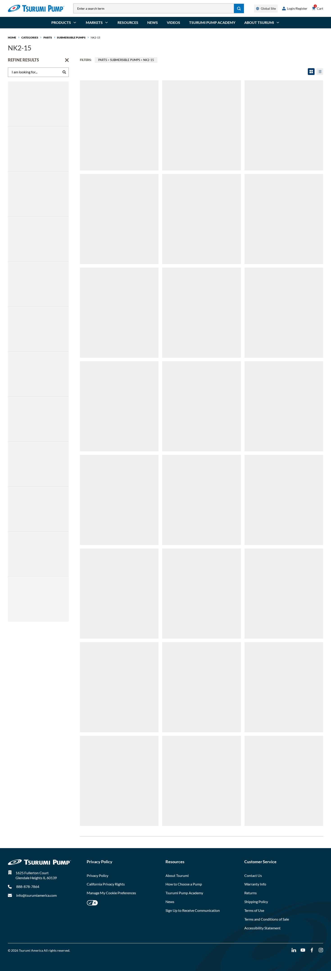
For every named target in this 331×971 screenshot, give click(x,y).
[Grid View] (311, 71)
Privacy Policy (97, 875)
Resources (128, 22)
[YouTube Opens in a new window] (303, 950)
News (152, 22)
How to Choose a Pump (184, 884)
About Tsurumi (177, 875)
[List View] (319, 71)
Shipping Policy (256, 901)
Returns (250, 893)
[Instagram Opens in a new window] (321, 950)
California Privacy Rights (106, 884)
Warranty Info (255, 884)
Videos (173, 22)
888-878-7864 (27, 886)
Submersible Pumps (71, 37)
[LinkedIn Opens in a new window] (294, 950)
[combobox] (153, 8)
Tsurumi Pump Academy (212, 22)
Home (12, 37)
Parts (47, 37)
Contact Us (253, 875)
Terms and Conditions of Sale (266, 919)
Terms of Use (254, 910)
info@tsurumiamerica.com (36, 895)
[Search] (239, 8)
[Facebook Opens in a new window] (312, 950)
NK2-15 (95, 37)
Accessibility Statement (262, 928)
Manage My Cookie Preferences (111, 893)
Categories (29, 37)
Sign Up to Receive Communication (193, 910)
